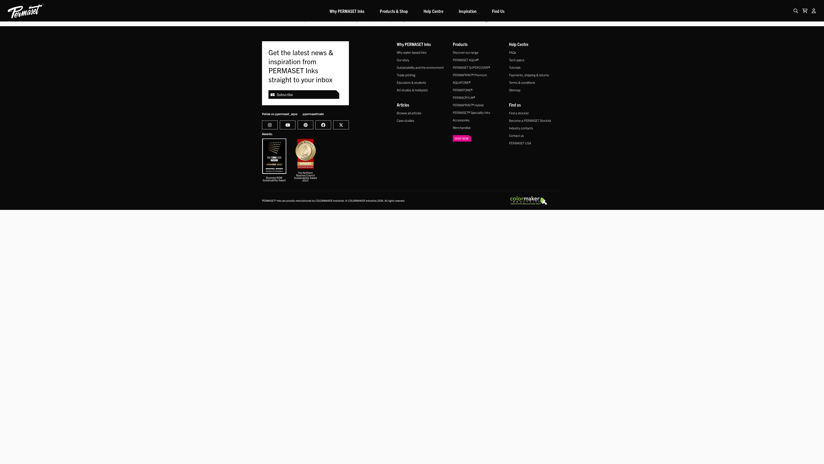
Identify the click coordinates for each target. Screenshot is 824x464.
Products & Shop (394, 11)
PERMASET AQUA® (466, 60)
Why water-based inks (412, 52)
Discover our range (466, 52)
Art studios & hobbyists (412, 90)
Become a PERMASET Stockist (530, 120)
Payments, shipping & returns (529, 75)
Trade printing (406, 75)
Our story (403, 60)
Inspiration (468, 11)
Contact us (516, 135)
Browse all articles (409, 113)
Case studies (405, 120)
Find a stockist (519, 113)
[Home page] (26, 10)
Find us (515, 104)
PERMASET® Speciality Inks (471, 112)
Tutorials (515, 67)
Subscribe (285, 94)
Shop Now (461, 138)
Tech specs (516, 60)
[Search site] (796, 11)
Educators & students (411, 82)
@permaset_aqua (286, 114)
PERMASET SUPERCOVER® (471, 67)
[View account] (813, 11)
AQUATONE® (462, 82)
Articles (403, 104)
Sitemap (514, 90)
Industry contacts (521, 128)
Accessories (461, 120)
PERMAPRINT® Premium (470, 75)
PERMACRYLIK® (464, 97)
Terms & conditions (522, 82)
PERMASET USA (520, 143)
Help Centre (433, 11)
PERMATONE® (463, 90)
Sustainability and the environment (420, 67)
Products (460, 44)
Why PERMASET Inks (347, 11)
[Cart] (804, 11)
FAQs (512, 52)
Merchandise (462, 127)
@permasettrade (313, 114)
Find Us (498, 11)
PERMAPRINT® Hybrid (468, 105)
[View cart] (805, 11)
